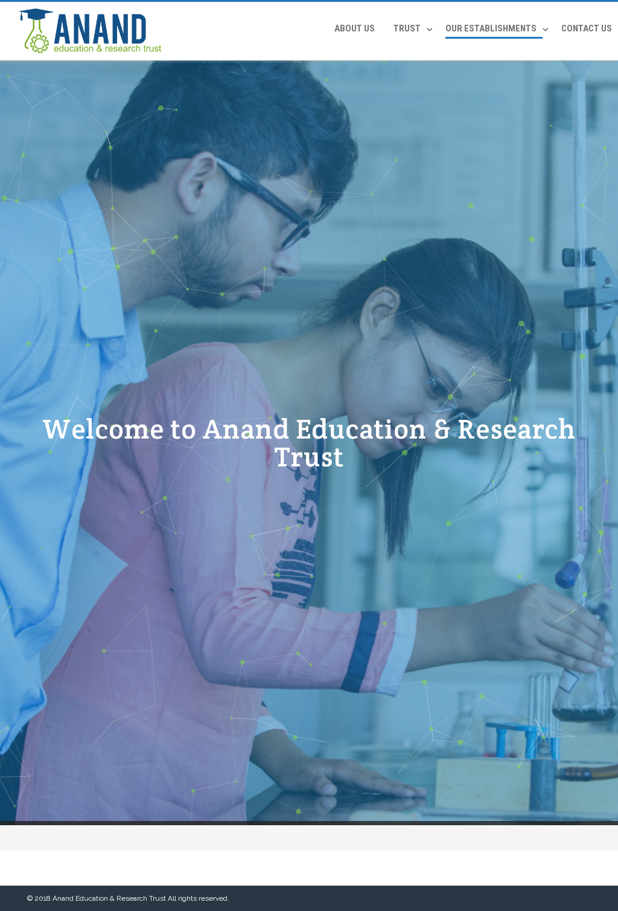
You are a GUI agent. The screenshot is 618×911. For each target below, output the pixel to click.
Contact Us (586, 28)
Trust (407, 28)
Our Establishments (491, 28)
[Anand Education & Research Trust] (86, 56)
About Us (354, 28)
